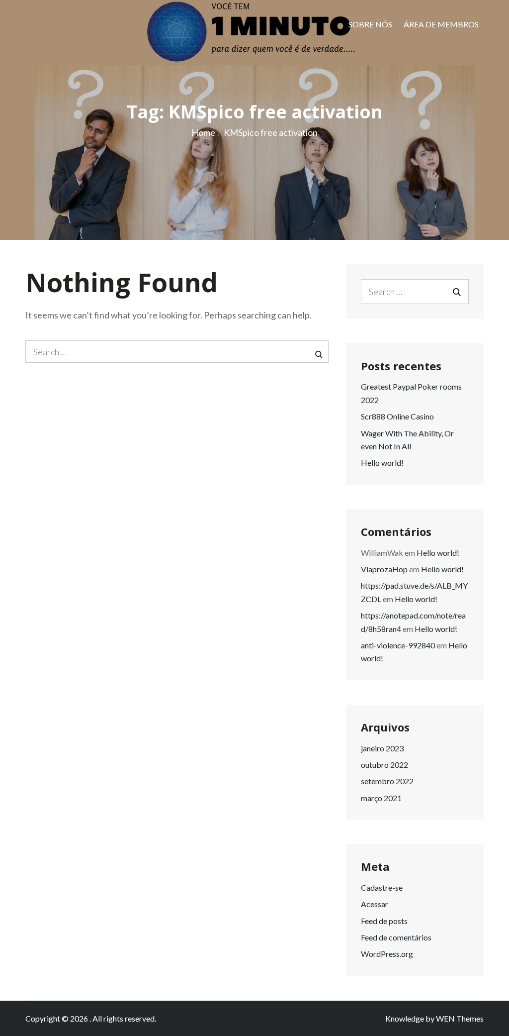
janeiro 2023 (382, 748)
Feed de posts (384, 921)
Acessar (374, 904)
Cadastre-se (382, 887)
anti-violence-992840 (398, 645)
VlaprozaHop (384, 569)
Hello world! (382, 462)
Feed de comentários (396, 937)
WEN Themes (460, 1018)
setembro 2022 (387, 781)
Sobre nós (370, 24)
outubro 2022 (384, 764)
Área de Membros (441, 24)
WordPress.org (387, 953)
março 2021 (381, 798)
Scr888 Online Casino (397, 416)
